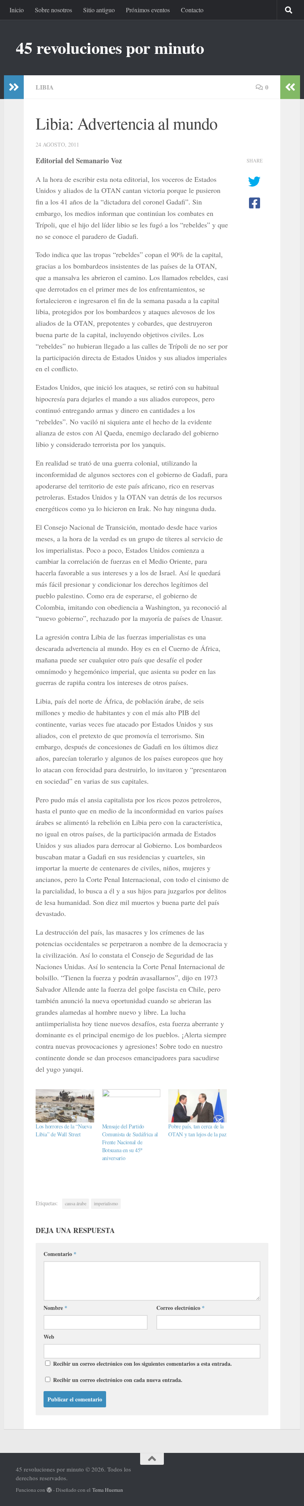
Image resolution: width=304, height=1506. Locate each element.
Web (49, 1336)
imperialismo (106, 1203)
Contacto (192, 10)
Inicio (17, 10)
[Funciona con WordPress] (49, 1490)
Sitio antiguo (99, 10)
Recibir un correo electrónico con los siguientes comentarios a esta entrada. (142, 1363)
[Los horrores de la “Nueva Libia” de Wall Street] (65, 1105)
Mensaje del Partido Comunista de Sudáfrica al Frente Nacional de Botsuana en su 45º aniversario (130, 1142)
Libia (45, 87)
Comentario (60, 1254)
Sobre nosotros (53, 10)
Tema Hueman (107, 1489)
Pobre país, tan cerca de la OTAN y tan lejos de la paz (197, 1130)
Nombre (55, 1308)
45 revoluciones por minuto (110, 47)
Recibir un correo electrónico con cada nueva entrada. (117, 1380)
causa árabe (75, 1203)
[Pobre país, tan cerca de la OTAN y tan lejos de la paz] (197, 1105)
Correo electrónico (180, 1308)
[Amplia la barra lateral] (14, 87)
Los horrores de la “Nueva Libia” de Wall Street (64, 1130)
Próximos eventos (148, 10)
